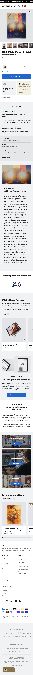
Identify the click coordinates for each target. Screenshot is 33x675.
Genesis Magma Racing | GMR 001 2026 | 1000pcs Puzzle (12, 344)
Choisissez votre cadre (16, 394)
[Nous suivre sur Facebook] (3, 601)
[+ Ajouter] (23, 339)
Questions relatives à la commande (8, 589)
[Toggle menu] (30, 6)
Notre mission (5, 560)
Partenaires (5, 566)
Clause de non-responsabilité (22, 572)
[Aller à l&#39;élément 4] (20, 46)
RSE (3, 568)
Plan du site (21, 576)
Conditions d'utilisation (24, 566)
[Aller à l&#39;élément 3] (15, 46)
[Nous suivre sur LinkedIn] (20, 601)
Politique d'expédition (23, 569)
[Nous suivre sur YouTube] (16, 601)
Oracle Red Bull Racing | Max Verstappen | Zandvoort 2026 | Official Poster (12, 530)
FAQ (3, 596)
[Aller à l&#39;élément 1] (4, 46)
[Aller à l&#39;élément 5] (25, 46)
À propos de (5, 558)
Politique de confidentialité (22, 558)
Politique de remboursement (22, 563)
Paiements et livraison (7, 584)
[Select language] (26, 6)
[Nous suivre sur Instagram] (11, 601)
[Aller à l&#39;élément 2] (9, 46)
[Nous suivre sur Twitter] (7, 601)
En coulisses (5, 563)
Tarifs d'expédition (6, 586)
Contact (4, 593)
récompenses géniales (22, 91)
